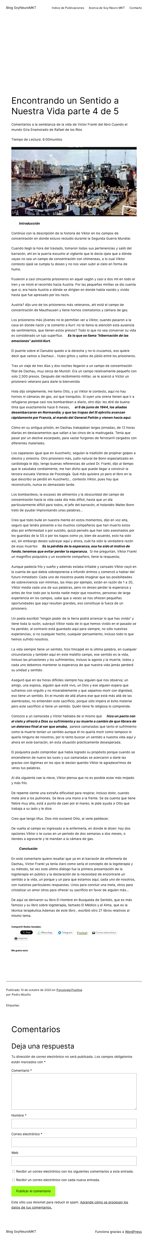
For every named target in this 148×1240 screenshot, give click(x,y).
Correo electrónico (26, 1134)
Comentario (21, 1070)
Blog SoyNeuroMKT (21, 8)
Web (14, 1153)
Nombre (19, 1115)
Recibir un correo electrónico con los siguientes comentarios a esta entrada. (75, 1171)
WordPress (133, 1232)
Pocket (82, 933)
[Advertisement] (74, 57)
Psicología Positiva (69, 990)
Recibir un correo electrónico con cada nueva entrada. (58, 1180)
